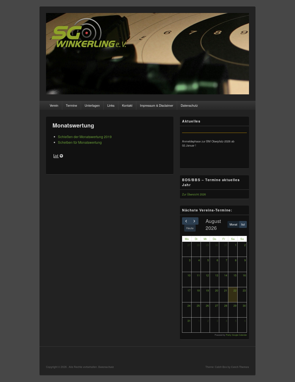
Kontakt (127, 105)
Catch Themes (240, 367)
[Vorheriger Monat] (186, 221)
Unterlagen (92, 105)
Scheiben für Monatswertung (80, 142)
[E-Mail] (245, 355)
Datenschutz (189, 105)
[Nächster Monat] (194, 221)
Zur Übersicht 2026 (194, 194)
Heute (189, 228)
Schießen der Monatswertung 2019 (85, 136)
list (243, 224)
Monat (233, 224)
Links (110, 105)
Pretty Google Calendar (236, 335)
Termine (71, 105)
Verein (54, 105)
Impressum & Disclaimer (156, 105)
